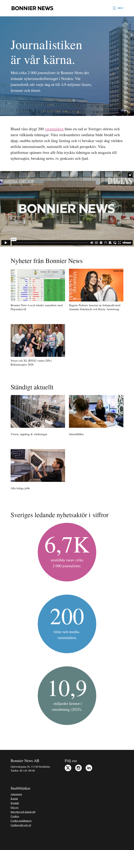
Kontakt (15, 803)
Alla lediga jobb (20, 488)
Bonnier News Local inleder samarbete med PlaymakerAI (37, 307)
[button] (118, 8)
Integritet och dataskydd (23, 811)
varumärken (54, 128)
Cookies (15, 816)
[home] (32, 8)
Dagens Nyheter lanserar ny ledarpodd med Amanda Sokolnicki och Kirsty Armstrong (94, 307)
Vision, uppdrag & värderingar (29, 434)
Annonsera (16, 794)
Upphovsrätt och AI (21, 825)
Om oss (14, 807)
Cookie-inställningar (21, 820)
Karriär (14, 798)
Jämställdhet (76, 434)
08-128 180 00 (27, 770)
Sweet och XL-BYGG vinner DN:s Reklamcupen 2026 (31, 362)
